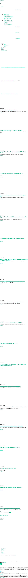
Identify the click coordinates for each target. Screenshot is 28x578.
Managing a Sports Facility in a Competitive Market (10, 508)
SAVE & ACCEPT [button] (2, 577)
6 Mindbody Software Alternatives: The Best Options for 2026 (11, 173)
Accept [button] (3, 562)
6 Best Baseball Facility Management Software (8, 109)
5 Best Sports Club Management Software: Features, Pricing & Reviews (13, 406)
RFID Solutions (17, 32)
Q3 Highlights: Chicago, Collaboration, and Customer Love (11, 487)
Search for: (1, 512)
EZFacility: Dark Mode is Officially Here (8, 468)
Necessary (2, 571)
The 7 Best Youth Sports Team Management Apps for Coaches (11, 301)
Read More (1, 112)
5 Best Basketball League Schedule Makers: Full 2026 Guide (11, 322)
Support (2, 549)
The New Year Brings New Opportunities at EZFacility (10, 386)
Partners (2, 552)
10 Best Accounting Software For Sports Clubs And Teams (11, 130)
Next (0, 511)
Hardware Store (17, 38)
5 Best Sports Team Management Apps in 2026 (8, 343)
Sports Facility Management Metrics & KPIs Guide (9, 447)
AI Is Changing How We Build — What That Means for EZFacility (12, 281)
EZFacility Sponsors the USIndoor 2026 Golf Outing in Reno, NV (12, 238)
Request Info (2, 550)
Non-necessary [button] (1, 574)
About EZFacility (3, 548)
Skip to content (1, 0)
